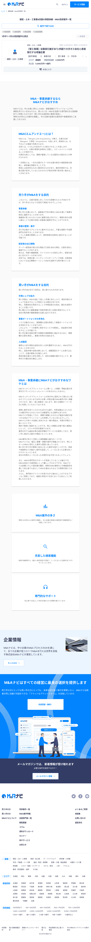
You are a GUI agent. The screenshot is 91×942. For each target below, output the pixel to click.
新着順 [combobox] (82, 36)
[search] (57, 4)
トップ (3, 11)
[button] (6, 31)
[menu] (4, 4)
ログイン (65, 4)
